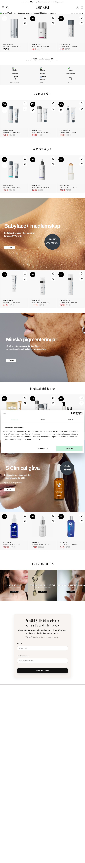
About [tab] (70, 420)
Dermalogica (8, 45)
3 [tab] (76, 14)
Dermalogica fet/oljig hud (14, 132)
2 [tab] (74, 14)
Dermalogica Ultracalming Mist (44, 188)
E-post (20, 643)
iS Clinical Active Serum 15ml (14, 545)
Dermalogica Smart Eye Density (15, 47)
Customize (41, 448)
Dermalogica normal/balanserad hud (47, 132)
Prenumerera (42, 670)
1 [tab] (71, 14)
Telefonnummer (23, 656)
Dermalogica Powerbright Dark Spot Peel (20, 303)
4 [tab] (79, 14)
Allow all (69, 448)
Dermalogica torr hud (69, 132)
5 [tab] (82, 14)
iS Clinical (7, 543)
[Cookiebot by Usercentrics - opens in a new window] (72, 413)
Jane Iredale (64, 186)
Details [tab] (42, 420)
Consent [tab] (14, 420)
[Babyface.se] (42, 7)
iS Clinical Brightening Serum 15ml (45, 545)
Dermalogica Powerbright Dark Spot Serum (49, 303)
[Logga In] (77, 7)
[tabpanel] (42, 13)
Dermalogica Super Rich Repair (44, 47)
